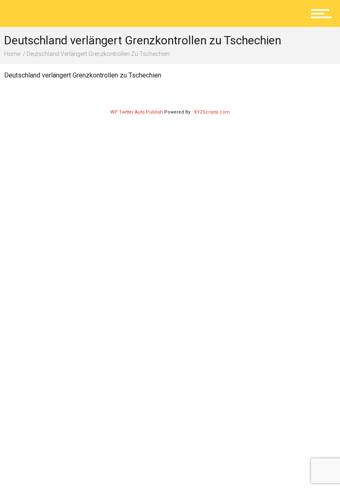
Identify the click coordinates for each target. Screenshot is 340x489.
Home (12, 54)
